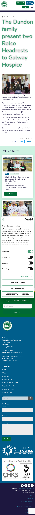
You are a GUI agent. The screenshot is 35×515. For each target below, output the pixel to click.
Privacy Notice (29, 496)
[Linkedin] (32, 485)
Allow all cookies (17, 282)
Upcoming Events (8, 389)
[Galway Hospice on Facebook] (22, 485)
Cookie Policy (29, 498)
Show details (25, 276)
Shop (4, 373)
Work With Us (7, 392)
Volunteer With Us (8, 386)
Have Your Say (7, 379)
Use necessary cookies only (17, 294)
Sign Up (17, 312)
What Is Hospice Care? (10, 383)
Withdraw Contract (28, 512)
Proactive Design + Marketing (26, 488)
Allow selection (17, 288)
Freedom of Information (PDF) (25, 507)
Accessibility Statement (27, 501)
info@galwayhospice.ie (14, 353)
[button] (32, 7)
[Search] (30, 398)
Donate (4, 370)
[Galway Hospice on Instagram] (29, 485)
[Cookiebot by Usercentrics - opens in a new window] (25, 219)
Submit (6, 439)
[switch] (30, 257)
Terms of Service (28, 504)
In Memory (6, 376)
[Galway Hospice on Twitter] (25, 485)
